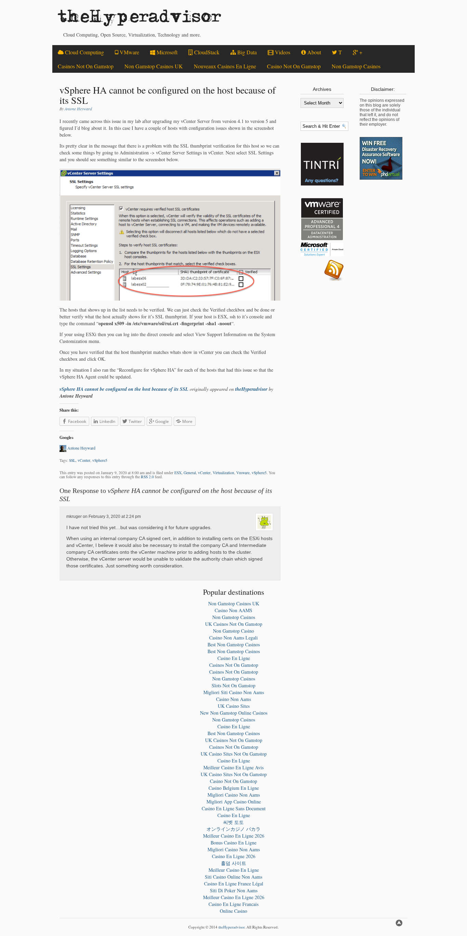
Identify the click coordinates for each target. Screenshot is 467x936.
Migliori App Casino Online (233, 801)
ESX (178, 472)
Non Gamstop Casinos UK (153, 66)
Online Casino (233, 911)
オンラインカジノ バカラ (233, 829)
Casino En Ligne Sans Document (234, 808)
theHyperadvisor (140, 19)
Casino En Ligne (233, 658)
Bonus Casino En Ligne (233, 842)
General (190, 472)
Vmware (243, 472)
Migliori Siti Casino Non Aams (233, 692)
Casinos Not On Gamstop (86, 66)
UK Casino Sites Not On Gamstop (234, 754)
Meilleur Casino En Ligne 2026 (233, 835)
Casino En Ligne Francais (233, 904)
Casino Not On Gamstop (294, 66)
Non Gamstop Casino (233, 631)
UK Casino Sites (234, 706)
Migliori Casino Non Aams (234, 795)
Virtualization (223, 472)
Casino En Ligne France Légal (233, 883)
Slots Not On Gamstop (233, 685)
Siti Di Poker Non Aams (233, 890)
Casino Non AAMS (233, 610)
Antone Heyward (78, 108)
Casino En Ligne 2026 (233, 856)
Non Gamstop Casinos (356, 66)
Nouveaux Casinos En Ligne (225, 66)
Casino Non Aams (233, 699)
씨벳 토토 (233, 822)
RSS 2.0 (147, 476)
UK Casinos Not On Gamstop (233, 624)
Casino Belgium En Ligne (234, 788)
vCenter (84, 460)
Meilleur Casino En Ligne (234, 870)
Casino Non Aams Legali (233, 637)
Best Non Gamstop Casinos (234, 644)
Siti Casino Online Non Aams (233, 876)
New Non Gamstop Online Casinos (233, 713)
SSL (72, 460)
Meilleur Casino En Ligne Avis (233, 767)
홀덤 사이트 (233, 863)
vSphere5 (99, 460)
